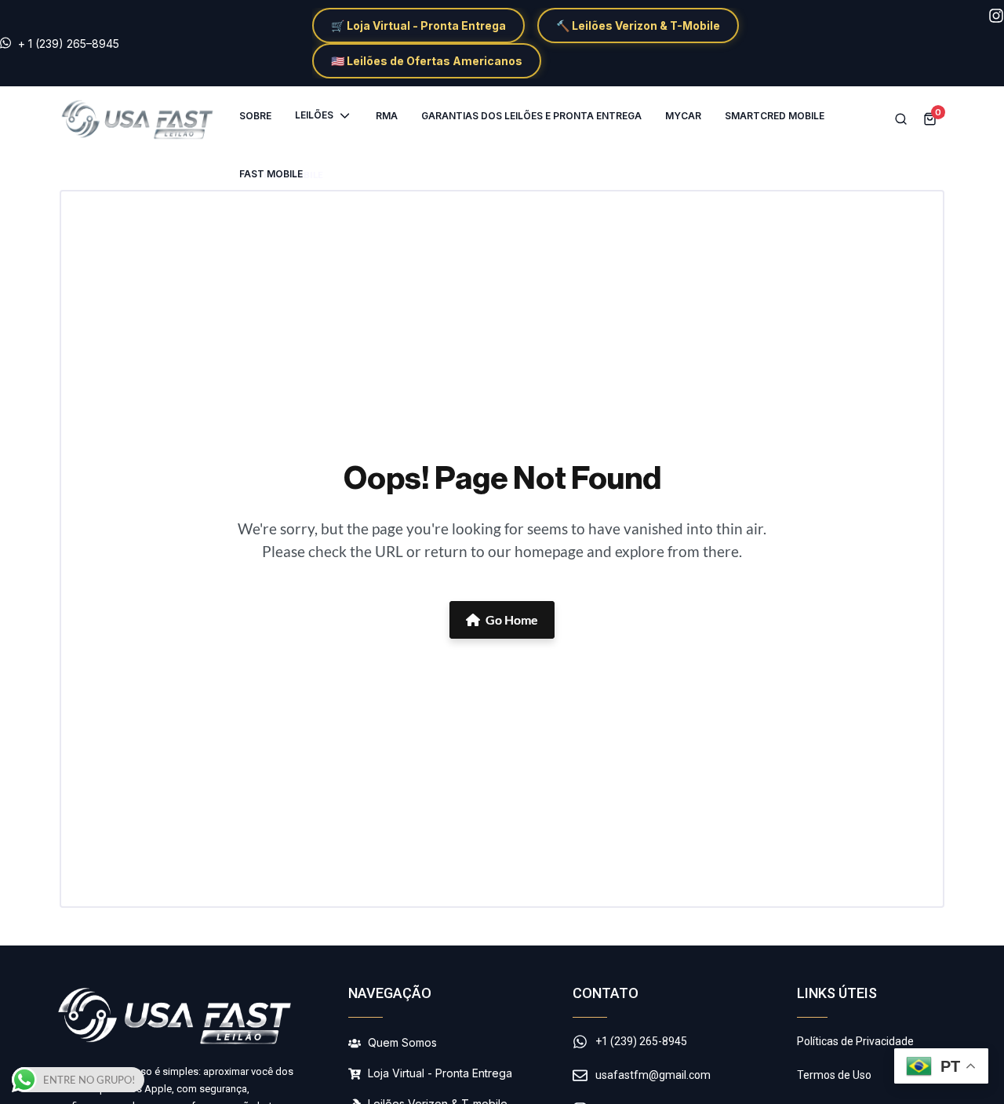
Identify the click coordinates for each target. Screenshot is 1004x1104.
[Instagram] (996, 16)
